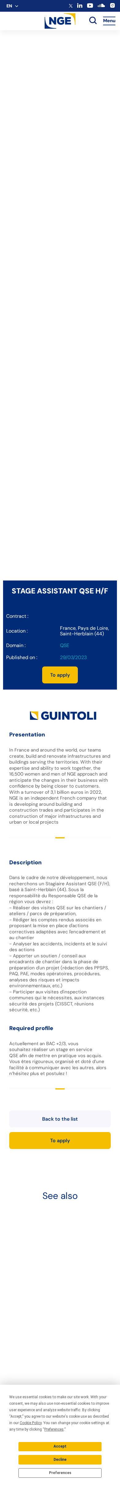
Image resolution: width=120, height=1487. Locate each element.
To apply (60, 675)
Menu (109, 21)
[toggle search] (92, 21)
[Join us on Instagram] (112, 7)
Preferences (60, 1473)
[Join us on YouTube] (90, 7)
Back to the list (60, 1119)
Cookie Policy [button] (31, 1423)
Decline (60, 1459)
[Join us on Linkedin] (79, 6)
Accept (60, 1446)
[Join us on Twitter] (71, 6)
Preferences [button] (54, 1429)
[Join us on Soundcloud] (101, 7)
